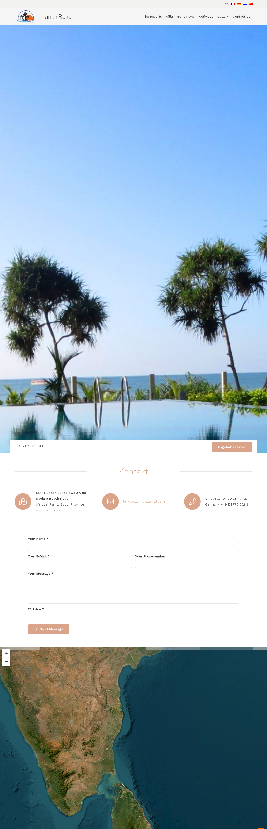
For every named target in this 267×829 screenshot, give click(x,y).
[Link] (26, 16)
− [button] (6, 661)
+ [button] (6, 653)
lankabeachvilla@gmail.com (144, 501)
